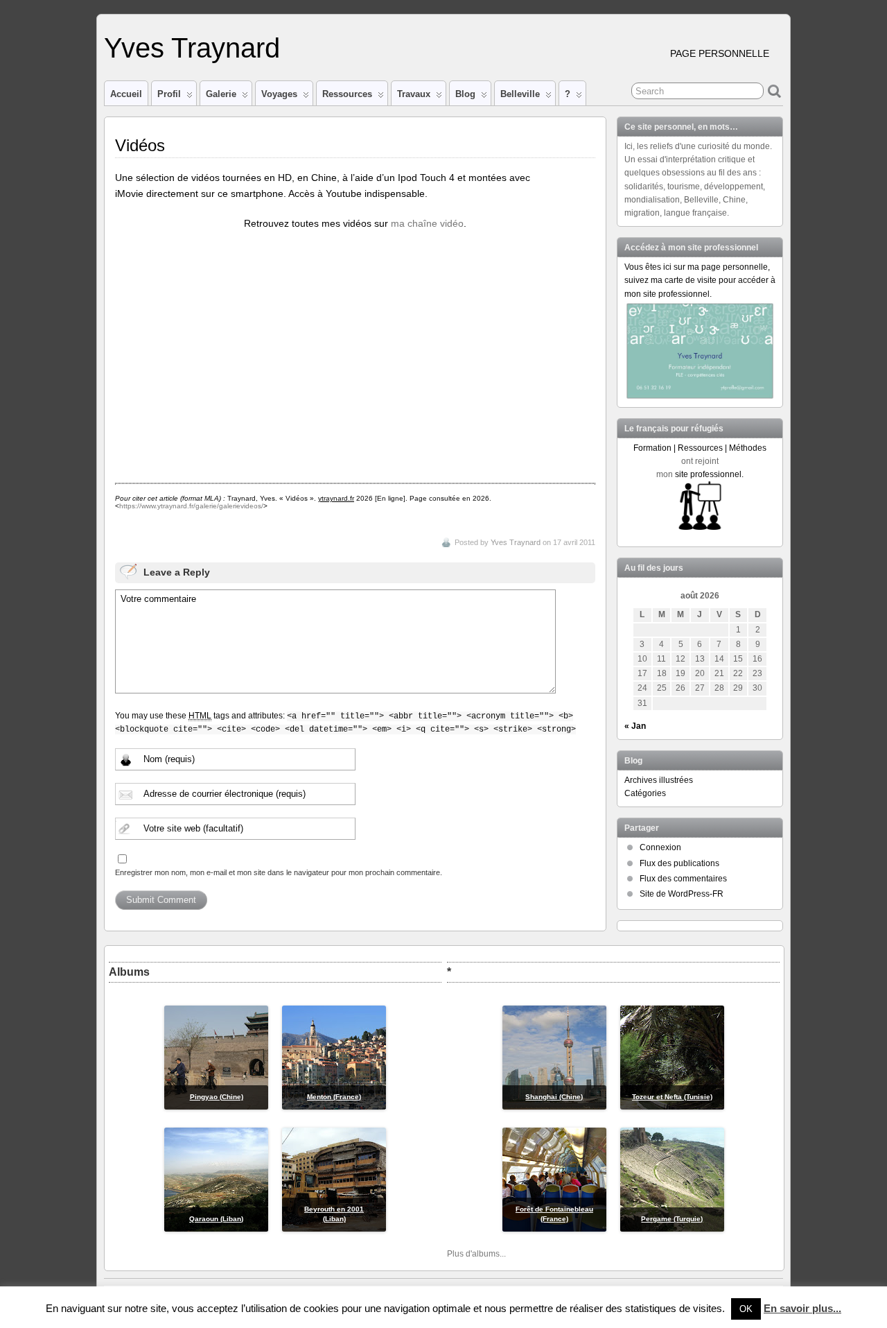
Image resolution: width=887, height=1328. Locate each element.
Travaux (413, 94)
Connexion (660, 847)
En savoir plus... (802, 1308)
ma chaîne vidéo (427, 223)
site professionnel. (709, 474)
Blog (465, 94)
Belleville (520, 94)
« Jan (635, 726)
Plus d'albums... (476, 1254)
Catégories (645, 793)
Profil (169, 94)
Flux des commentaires (683, 878)
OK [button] (746, 1309)
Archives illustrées (658, 780)
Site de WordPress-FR (681, 894)
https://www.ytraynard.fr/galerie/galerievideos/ (191, 506)
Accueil (126, 94)
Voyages (279, 94)
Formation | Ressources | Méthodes (699, 448)
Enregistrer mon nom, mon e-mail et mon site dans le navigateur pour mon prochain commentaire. (278, 872)
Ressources (347, 94)
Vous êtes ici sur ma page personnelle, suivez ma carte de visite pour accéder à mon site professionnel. (699, 280)
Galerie (221, 94)
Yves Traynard (192, 48)
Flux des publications (679, 863)
